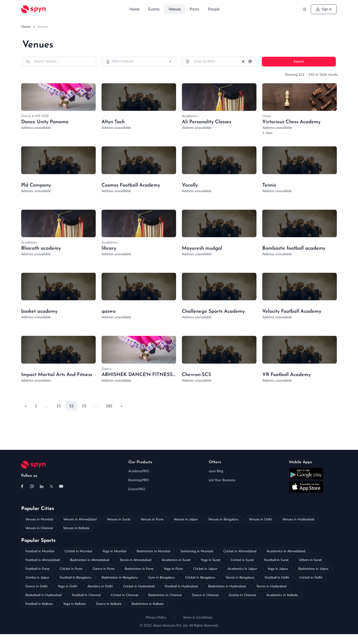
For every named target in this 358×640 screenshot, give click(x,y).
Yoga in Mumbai (114, 551)
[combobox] (139, 61)
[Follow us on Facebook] (22, 486)
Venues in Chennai (39, 528)
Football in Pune (37, 569)
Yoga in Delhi (67, 586)
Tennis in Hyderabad (271, 586)
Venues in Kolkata (76, 528)
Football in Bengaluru (75, 577)
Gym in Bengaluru (161, 577)
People (214, 9)
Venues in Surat (118, 519)
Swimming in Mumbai (196, 551)
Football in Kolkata (39, 604)
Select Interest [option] (122, 61)
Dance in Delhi (36, 586)
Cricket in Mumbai (78, 551)
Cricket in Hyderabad (139, 586)
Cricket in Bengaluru (200, 577)
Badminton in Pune (139, 569)
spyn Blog (216, 471)
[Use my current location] (249, 61)
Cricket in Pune (71, 569)
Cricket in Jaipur (205, 569)
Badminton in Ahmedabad (89, 560)
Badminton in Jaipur (313, 569)
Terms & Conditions (197, 617)
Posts (194, 9)
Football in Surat (276, 560)
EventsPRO (136, 489)
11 (59, 406)
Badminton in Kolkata (148, 604)
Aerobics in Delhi (100, 586)
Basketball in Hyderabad (43, 595)
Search (299, 61)
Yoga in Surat (210, 560)
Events (154, 9)
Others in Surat (310, 560)
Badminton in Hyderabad (227, 586)
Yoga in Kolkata (74, 604)
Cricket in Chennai (124, 595)
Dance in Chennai (205, 595)
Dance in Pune (103, 569)
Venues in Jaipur (186, 519)
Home (134, 9)
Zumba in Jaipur (37, 577)
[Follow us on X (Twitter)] (51, 486)
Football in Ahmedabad (42, 560)
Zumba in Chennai (242, 595)
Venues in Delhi (260, 519)
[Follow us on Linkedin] (42, 486)
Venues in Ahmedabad (80, 519)
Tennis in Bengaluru (240, 577)
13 (84, 406)
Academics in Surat (176, 560)
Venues (175, 9)
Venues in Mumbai (39, 519)
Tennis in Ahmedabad (135, 560)
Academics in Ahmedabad (286, 551)
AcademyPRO (138, 471)
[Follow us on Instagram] (32, 486)
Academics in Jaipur (242, 569)
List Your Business (222, 480)
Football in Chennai (86, 595)
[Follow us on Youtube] (61, 486)
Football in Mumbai (39, 551)
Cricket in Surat (242, 560)
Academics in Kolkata (282, 595)
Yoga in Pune (173, 569)
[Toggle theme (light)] (304, 9)
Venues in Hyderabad (298, 519)
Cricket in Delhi (310, 577)
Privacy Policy (156, 617)
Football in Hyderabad (181, 586)
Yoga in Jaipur (277, 569)
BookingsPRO (138, 480)
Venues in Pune (152, 519)
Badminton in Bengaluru (120, 577)
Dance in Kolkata (108, 604)
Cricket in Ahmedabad (239, 551)
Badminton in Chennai (165, 595)
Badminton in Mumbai (153, 551)
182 (109, 406)
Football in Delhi (277, 577)
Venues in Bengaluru (223, 519)
